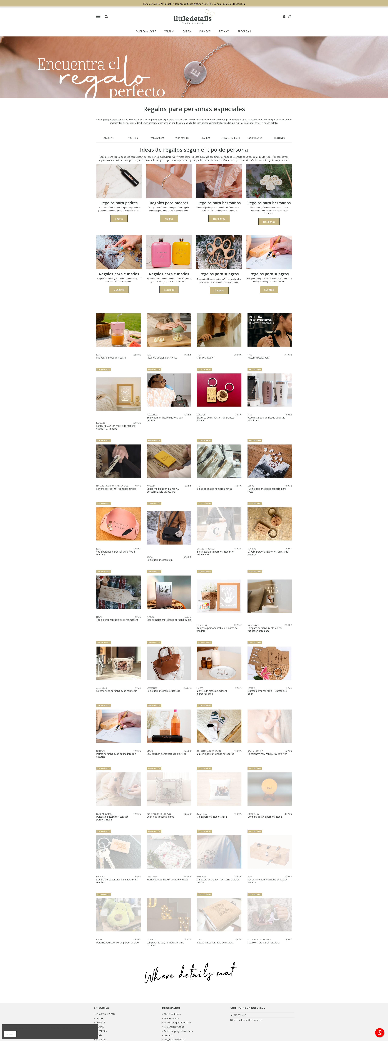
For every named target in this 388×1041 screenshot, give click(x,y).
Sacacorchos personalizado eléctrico (166, 753)
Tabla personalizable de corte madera (117, 619)
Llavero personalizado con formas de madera (268, 553)
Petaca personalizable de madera (215, 942)
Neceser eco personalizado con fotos (116, 690)
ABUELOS (133, 137)
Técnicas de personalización (178, 1022)
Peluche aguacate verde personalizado (117, 942)
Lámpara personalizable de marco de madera (217, 629)
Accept (10, 1034)
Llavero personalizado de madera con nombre (116, 881)
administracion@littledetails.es (248, 1020)
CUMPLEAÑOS (255, 137)
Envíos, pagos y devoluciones (178, 1031)
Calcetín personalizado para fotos (215, 753)
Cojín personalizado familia (212, 816)
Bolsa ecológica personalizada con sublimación (215, 553)
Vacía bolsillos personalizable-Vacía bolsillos (115, 553)
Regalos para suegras (269, 273)
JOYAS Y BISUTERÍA (105, 1014)
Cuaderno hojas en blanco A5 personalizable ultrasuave (163, 490)
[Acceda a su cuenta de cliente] (284, 16)
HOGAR (99, 1018)
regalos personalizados (111, 119)
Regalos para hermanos (219, 202)
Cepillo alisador (205, 357)
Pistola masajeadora (258, 357)
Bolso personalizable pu (160, 559)
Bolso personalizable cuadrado (163, 690)
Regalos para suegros (219, 273)
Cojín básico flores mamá (160, 816)
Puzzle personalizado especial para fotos (267, 490)
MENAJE (100, 1026)
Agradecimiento (230, 137)
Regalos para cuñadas (169, 273)
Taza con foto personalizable (263, 942)
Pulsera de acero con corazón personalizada (112, 818)
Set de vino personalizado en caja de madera (268, 881)
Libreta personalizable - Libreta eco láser (267, 692)
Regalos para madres (169, 202)
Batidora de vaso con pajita (111, 357)
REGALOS (100, 1022)
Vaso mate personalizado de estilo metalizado (266, 419)
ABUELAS (108, 137)
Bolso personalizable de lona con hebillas (165, 419)
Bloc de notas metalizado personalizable (169, 619)
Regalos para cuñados (119, 273)
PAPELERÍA (101, 1031)
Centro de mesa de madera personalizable (212, 692)
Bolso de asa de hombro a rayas (214, 488)
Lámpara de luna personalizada (265, 816)
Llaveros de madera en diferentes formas (215, 419)
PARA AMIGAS (157, 137)
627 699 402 (240, 1015)
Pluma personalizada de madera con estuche (116, 755)
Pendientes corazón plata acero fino (267, 753)
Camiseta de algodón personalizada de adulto (218, 881)
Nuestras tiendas (172, 1014)
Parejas (206, 137)
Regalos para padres (119, 202)
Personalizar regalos (174, 1026)
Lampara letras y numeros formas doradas (165, 944)
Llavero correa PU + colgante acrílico (116, 488)
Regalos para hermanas (269, 202)
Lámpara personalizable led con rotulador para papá (265, 629)
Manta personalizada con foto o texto (167, 879)
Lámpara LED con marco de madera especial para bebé (115, 427)
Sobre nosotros (171, 1018)
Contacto (168, 1035)
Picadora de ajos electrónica (162, 357)
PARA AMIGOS (182, 137)
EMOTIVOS (279, 137)
